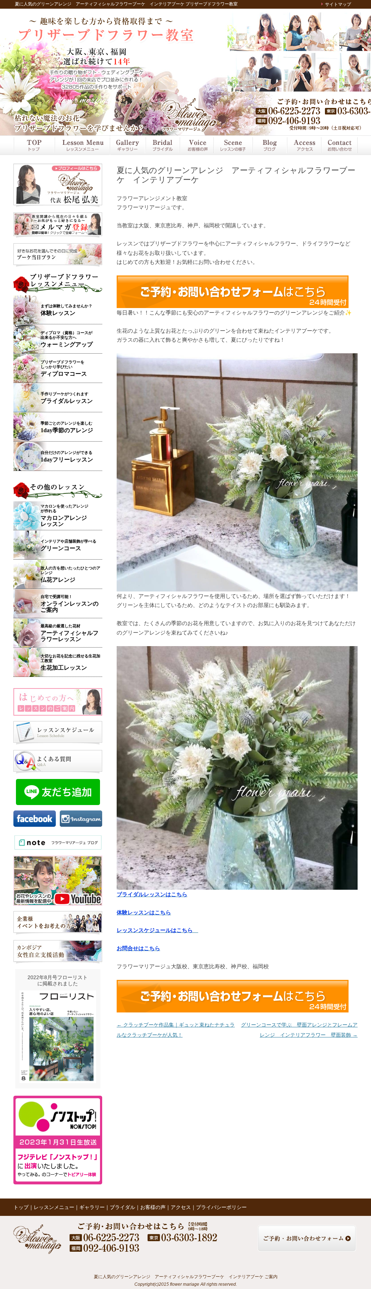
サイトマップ (338, 4)
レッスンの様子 (233, 145)
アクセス (304, 145)
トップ (33, 145)
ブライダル (162, 145)
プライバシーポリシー (221, 1207)
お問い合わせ (339, 145)
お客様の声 (196, 145)
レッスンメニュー (81, 145)
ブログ (270, 145)
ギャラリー (127, 145)
